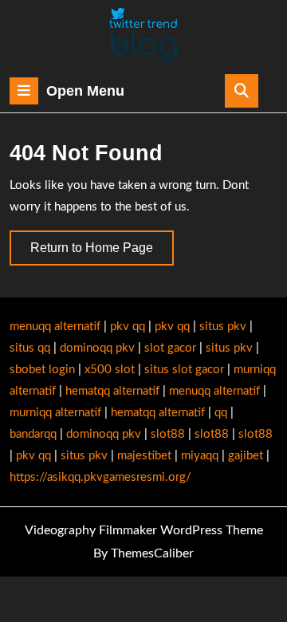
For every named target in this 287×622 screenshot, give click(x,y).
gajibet (245, 456)
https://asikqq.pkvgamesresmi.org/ (100, 477)
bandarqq (33, 434)
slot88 (168, 434)
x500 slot (110, 370)
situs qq (30, 348)
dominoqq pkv (97, 348)
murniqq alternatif (55, 413)
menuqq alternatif (55, 327)
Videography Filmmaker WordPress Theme (144, 530)
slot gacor (170, 348)
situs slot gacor (184, 370)
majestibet (144, 456)
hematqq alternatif (112, 391)
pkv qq (127, 327)
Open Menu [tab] (85, 92)
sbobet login (42, 370)
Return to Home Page (102, 253)
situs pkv (222, 327)
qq (220, 413)
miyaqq (199, 456)
